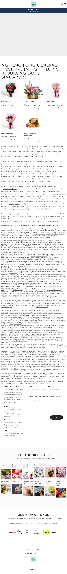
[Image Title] (17, 474)
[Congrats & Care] (6, 474)
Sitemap (33, 545)
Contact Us (33, 565)
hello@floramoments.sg (12, 433)
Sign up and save (33, 553)
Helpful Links (33, 549)
